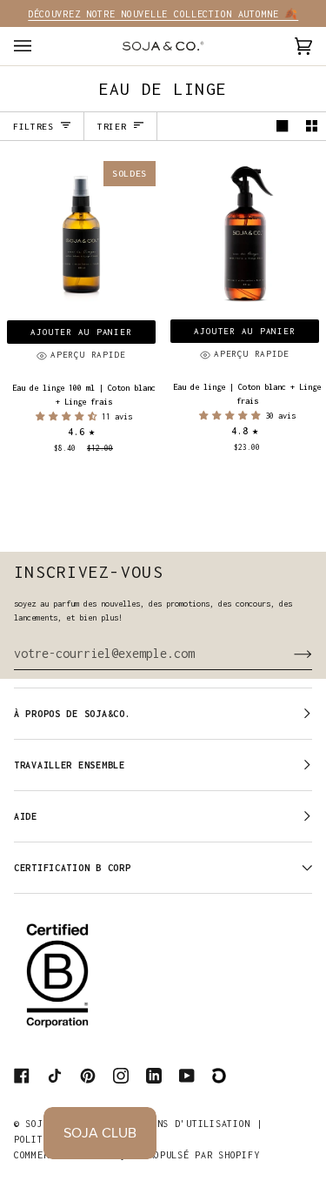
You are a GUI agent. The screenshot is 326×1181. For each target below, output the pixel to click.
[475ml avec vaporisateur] (244, 235)
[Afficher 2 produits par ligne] (311, 126)
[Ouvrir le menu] (40, 46)
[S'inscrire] (289, 654)
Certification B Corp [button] (72, 867)
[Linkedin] (154, 1076)
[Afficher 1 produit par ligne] (282, 126)
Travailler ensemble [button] (69, 765)
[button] (69, 416)
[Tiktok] (55, 1076)
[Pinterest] (88, 1076)
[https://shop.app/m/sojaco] (220, 1076)
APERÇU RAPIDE (88, 354)
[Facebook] (22, 1076)
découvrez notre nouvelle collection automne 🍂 (163, 14)
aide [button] (25, 816)
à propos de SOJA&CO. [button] (72, 713)
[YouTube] (187, 1076)
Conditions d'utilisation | (186, 1123)
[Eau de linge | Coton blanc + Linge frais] (244, 235)
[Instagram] (121, 1076)
